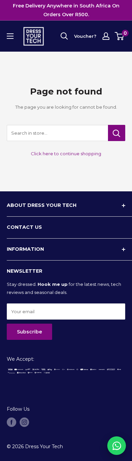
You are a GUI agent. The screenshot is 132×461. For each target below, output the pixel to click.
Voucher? (85, 36)
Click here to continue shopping (66, 153)
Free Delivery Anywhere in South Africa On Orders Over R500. (66, 10)
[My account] (106, 36)
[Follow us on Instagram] (24, 422)
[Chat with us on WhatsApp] (116, 445)
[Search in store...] (116, 133)
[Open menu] (10, 36)
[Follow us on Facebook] (11, 422)
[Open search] (64, 36)
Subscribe (29, 332)
